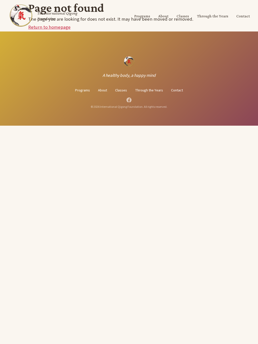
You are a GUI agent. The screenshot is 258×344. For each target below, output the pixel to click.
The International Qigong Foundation (57, 16)
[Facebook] (129, 99)
